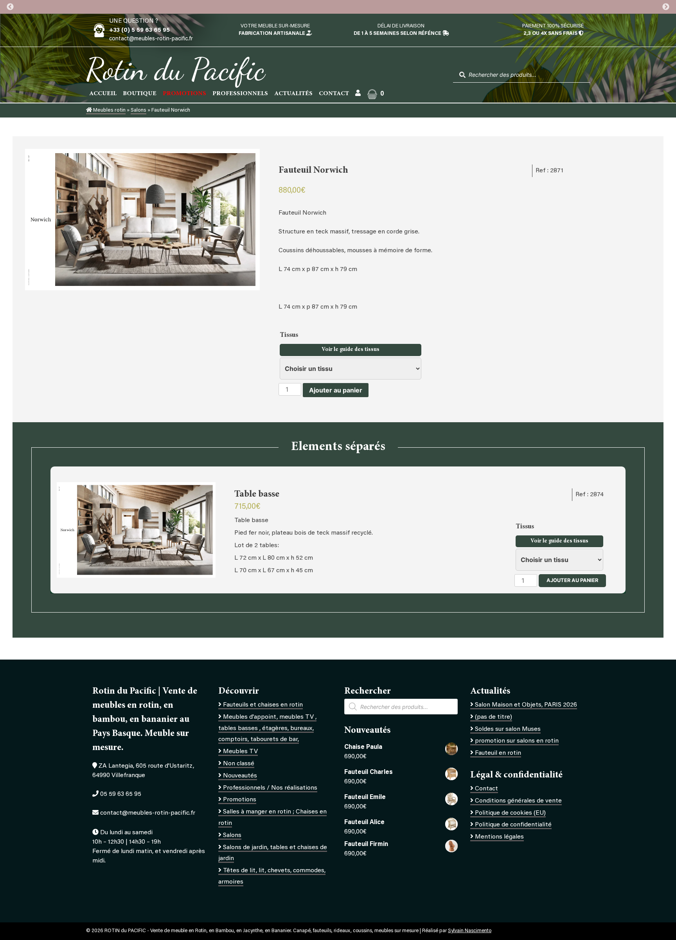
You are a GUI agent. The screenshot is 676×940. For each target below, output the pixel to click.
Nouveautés (240, 776)
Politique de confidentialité (513, 825)
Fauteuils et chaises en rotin (263, 705)
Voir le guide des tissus (350, 349)
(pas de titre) (493, 717)
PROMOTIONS (184, 93)
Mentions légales (499, 837)
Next (666, 7)
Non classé (238, 764)
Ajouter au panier (335, 390)
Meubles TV (240, 751)
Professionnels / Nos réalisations (270, 788)
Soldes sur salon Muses (508, 729)
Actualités (293, 93)
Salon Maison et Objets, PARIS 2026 (526, 705)
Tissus (290, 335)
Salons (138, 110)
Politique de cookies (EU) (510, 813)
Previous (10, 7)
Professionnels (240, 93)
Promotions (239, 800)
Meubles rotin (109, 110)
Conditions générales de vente (518, 801)
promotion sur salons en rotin (517, 741)
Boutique (139, 93)
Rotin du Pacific (175, 69)
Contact (334, 93)
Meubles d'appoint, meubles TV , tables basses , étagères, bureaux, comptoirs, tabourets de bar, (267, 728)
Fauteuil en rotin (498, 753)
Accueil (103, 93)
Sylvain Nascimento (469, 931)
